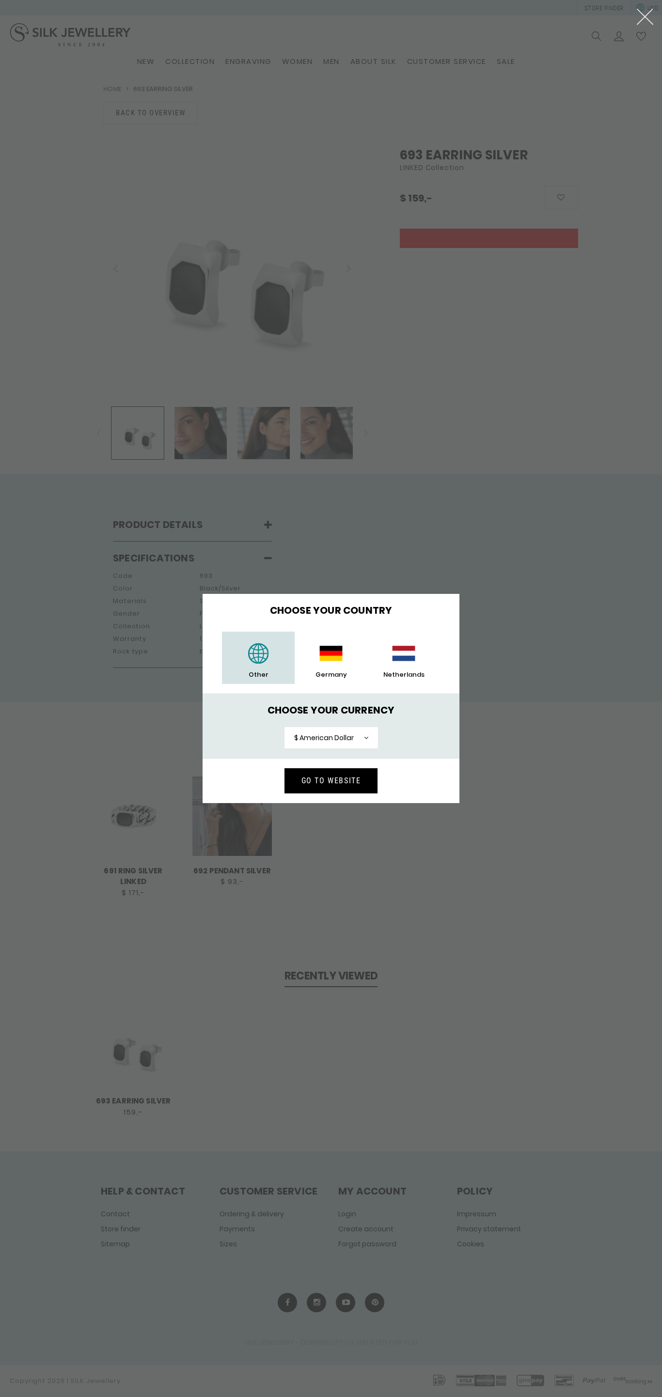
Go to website (331, 780)
